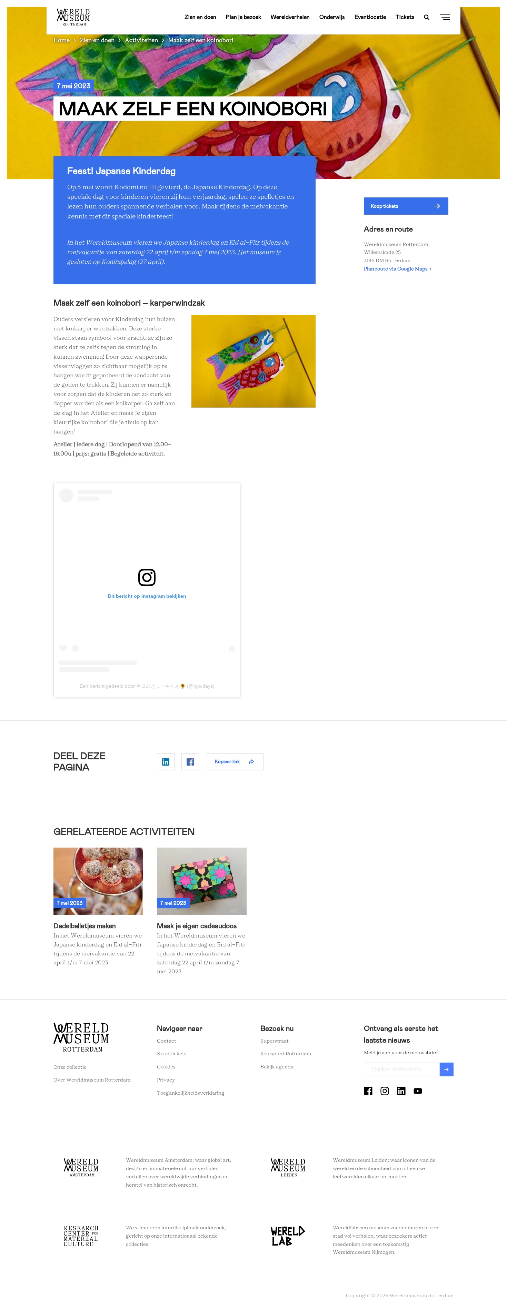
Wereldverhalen (290, 17)
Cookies (166, 1067)
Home (61, 40)
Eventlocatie (370, 17)
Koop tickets (384, 206)
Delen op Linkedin (166, 761)
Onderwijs (332, 17)
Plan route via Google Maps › (397, 269)
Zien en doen (200, 17)
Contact (166, 1041)
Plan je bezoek (243, 17)
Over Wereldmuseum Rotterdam (91, 1080)
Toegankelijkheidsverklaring (191, 1093)
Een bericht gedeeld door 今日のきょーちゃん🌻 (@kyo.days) (147, 686)
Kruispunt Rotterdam (285, 1054)
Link (98, 907)
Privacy (166, 1080)
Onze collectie (70, 1067)
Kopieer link (227, 761)
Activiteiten (141, 40)
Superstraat (274, 1041)
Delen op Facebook (190, 761)
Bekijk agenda (277, 1067)
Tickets (405, 17)
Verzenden (447, 1069)
